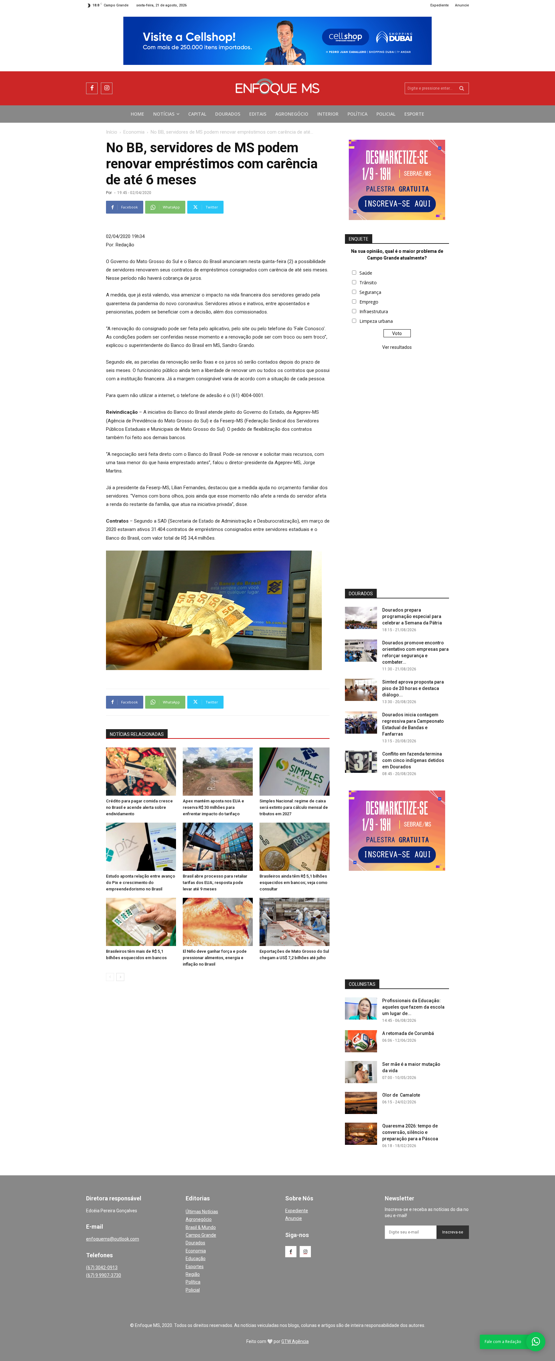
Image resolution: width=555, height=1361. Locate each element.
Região (193, 1274)
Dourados (195, 1242)
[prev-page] (110, 977)
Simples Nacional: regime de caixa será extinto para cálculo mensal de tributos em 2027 (294, 807)
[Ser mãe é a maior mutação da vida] (361, 1072)
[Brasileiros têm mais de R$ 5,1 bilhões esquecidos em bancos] (141, 922)
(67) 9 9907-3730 (103, 1275)
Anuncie (293, 1218)
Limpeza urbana (376, 321)
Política (193, 1282)
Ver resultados (397, 347)
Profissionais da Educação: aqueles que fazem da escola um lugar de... (413, 1007)
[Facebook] (92, 88)
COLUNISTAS (362, 984)
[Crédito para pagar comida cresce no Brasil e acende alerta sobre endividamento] (141, 771)
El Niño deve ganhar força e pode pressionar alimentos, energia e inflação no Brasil (215, 958)
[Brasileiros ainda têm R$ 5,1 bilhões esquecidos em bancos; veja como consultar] (295, 847)
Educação (196, 1258)
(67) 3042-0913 (102, 1267)
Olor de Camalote (401, 1095)
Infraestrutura (373, 311)
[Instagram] (106, 88)
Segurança (370, 292)
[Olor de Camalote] (361, 1103)
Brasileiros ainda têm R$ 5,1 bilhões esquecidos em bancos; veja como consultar (293, 882)
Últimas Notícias (202, 1211)
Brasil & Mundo (201, 1227)
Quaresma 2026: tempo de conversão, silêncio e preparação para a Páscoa (410, 1132)
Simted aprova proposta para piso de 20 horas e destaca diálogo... (413, 688)
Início (111, 132)
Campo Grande (201, 1235)
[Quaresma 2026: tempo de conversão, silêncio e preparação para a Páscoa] (361, 1134)
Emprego (368, 302)
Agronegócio (199, 1219)
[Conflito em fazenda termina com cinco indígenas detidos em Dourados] (361, 762)
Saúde (365, 273)
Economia (134, 132)
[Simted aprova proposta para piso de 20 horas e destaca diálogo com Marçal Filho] (361, 690)
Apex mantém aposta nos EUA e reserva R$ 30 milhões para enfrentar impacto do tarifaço (213, 807)
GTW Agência (295, 1341)
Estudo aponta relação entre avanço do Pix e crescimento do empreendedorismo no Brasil (140, 882)
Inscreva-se (452, 1232)
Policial (193, 1290)
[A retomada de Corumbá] (361, 1041)
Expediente (296, 1210)
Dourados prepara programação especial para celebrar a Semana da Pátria (412, 616)
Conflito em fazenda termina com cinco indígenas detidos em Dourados (413, 760)
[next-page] (120, 977)
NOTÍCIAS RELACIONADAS (137, 734)
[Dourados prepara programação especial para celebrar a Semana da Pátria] (361, 618)
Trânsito (368, 282)
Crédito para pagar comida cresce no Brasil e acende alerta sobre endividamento (139, 807)
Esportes (195, 1266)
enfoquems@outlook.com (112, 1239)
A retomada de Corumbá (408, 1033)
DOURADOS (361, 593)
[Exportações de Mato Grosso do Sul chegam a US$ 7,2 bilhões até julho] (295, 922)
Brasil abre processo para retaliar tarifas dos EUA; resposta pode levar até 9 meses (215, 882)
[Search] (461, 88)
